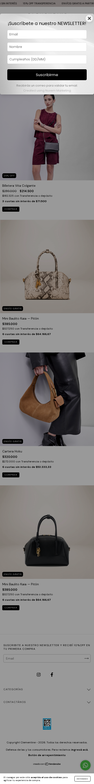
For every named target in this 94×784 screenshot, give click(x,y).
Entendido (82, 779)
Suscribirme (47, 74)
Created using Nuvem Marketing (47, 90)
